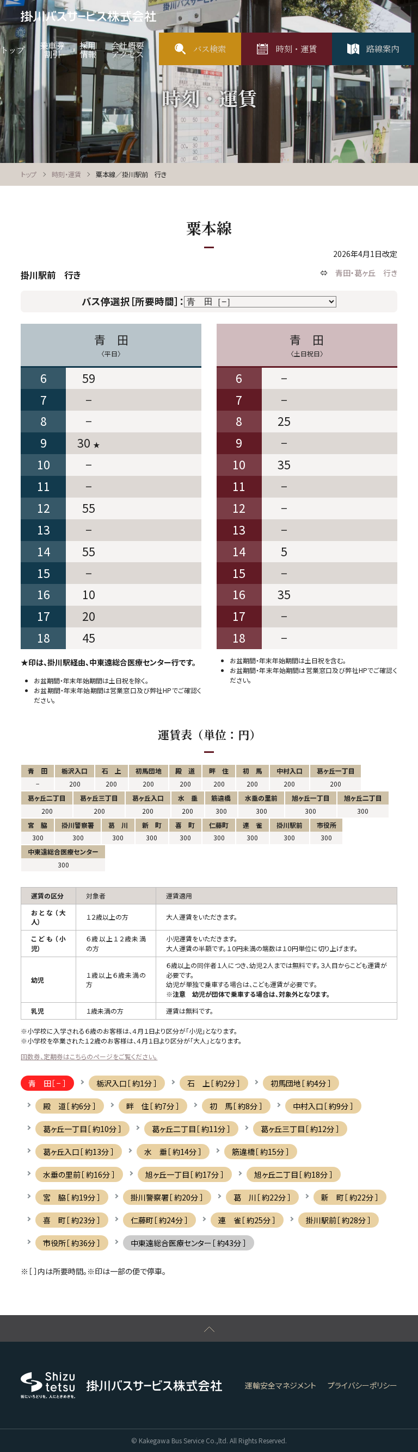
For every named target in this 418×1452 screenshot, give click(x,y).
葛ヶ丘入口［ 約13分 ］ (78, 1151)
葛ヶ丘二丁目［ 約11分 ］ (191, 1128)
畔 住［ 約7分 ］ (153, 1106)
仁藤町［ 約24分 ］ (159, 1220)
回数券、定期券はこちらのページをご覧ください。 (89, 1056)
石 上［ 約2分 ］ (214, 1083)
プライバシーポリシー (362, 1385)
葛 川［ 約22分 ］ (262, 1197)
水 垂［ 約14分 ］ (173, 1151)
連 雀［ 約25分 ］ (247, 1220)
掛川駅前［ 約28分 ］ (338, 1220)
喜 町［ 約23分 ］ (72, 1220)
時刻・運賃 (66, 174)
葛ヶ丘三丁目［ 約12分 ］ (300, 1128)
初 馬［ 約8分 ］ (236, 1106)
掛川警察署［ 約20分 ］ (167, 1197)
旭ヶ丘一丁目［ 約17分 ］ (184, 1174)
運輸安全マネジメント (280, 1385)
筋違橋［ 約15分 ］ (261, 1151)
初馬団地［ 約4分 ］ (301, 1083)
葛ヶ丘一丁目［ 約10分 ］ (82, 1128)
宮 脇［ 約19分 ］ (72, 1197)
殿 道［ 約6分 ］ (69, 1106)
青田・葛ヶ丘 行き (366, 272)
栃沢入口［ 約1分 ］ (126, 1083)
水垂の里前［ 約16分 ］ (79, 1174)
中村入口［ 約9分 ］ (323, 1106)
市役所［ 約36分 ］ (72, 1242)
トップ (28, 174)
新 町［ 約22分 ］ (350, 1197)
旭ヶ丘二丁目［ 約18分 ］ (293, 1174)
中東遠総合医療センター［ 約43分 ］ (189, 1242)
